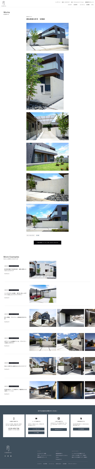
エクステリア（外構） (42, 453)
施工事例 (45, 464)
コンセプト (70, 4)
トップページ (57, 2)
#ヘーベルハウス (30, 235)
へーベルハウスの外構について (78, 453)
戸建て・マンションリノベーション (44, 455)
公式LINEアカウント (59, 429)
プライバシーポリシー (72, 464)
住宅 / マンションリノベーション (77, 2)
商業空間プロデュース (89, 2)
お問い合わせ (58, 464)
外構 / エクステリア (65, 2)
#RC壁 (37, 235)
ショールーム (82, 4)
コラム (92, 4)
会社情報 (87, 4)
